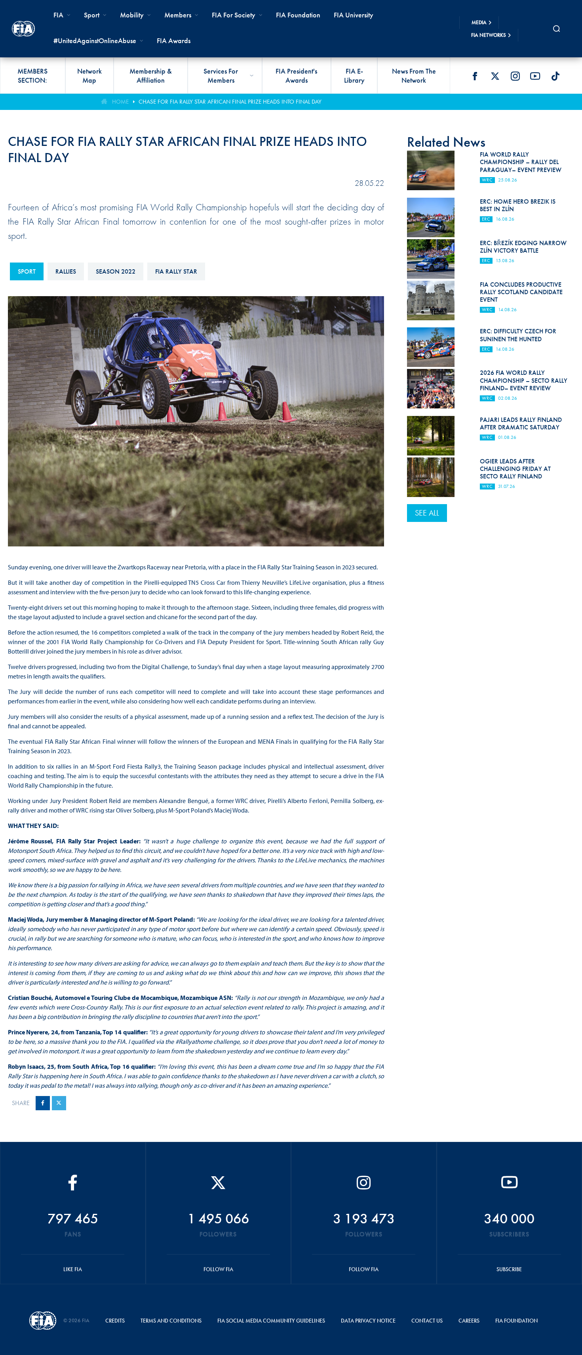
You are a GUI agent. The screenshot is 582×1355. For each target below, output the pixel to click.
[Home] (23, 28)
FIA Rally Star (176, 271)
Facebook (475, 76)
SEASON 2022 (115, 271)
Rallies (65, 271)
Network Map (89, 75)
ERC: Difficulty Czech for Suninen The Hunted (518, 335)
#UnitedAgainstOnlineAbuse (94, 40)
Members (177, 14)
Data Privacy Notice (368, 1320)
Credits (115, 1320)
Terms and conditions (171, 1320)
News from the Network (414, 75)
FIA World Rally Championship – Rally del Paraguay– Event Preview (520, 162)
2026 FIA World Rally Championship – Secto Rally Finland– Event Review (523, 380)
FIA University (353, 14)
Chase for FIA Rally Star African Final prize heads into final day (230, 102)
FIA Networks (488, 35)
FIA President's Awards (296, 75)
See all (427, 513)
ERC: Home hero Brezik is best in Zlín (517, 205)
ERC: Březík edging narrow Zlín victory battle (523, 247)
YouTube (535, 76)
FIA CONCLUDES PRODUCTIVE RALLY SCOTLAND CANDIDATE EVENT (521, 292)
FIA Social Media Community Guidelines (271, 1320)
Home (120, 102)
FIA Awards (173, 40)
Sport (27, 271)
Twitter (495, 76)
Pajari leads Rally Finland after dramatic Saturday (521, 423)
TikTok (555, 76)
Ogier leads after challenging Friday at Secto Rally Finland (515, 468)
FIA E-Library (354, 75)
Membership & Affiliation (150, 75)
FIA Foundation (298, 14)
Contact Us (427, 1320)
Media (479, 22)
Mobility (132, 14)
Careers (468, 1320)
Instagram (515, 76)
